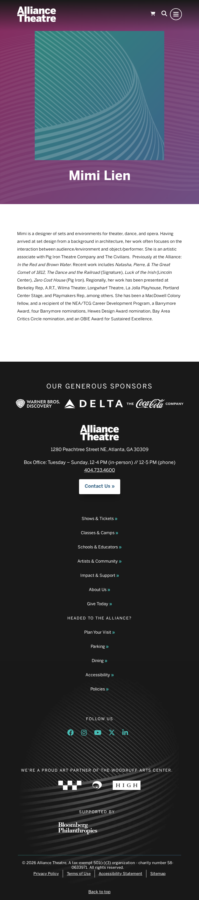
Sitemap (158, 873)
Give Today (97, 603)
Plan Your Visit (97, 632)
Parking (98, 646)
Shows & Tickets (98, 518)
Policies (97, 689)
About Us (97, 589)
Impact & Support (97, 575)
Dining (98, 660)
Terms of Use (79, 873)
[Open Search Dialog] (164, 14)
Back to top (99, 891)
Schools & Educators (98, 547)
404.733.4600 (99, 470)
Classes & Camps (98, 532)
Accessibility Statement (120, 873)
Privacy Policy (46, 873)
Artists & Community (97, 561)
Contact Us (97, 486)
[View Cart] (153, 14)
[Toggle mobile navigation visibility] (176, 14)
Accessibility (98, 674)
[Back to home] (36, 14)
